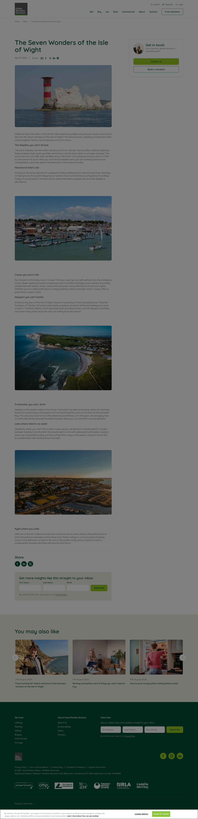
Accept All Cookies (161, 814)
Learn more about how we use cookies (82, 816)
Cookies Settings (141, 814)
